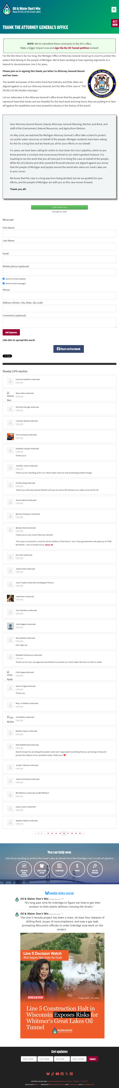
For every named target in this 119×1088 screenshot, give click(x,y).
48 (72, 833)
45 (60, 833)
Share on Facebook (70, 348)
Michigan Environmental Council (59, 1081)
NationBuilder (88, 1084)
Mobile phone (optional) (16, 266)
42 (48, 833)
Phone (6, 290)
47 (68, 833)
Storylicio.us (73, 1084)
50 (80, 833)
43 (52, 833)
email (37, 1084)
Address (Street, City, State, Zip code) (23, 302)
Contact (85, 1081)
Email (6, 253)
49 (76, 833)
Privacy (77, 1081)
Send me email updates (16, 278)
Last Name (8, 240)
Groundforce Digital (57, 1084)
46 (64, 833)
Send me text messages (16, 283)
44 (56, 833)
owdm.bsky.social (61, 893)
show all (49, 544)
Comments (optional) (14, 315)
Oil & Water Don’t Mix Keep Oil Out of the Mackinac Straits (22, 9)
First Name (9, 228)
